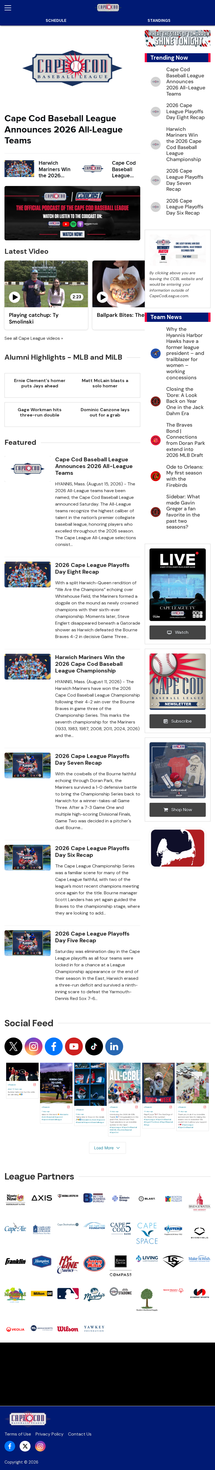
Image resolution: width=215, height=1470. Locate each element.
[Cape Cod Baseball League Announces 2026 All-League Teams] (72, 68)
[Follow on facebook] (54, 1046)
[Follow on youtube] (74, 1046)
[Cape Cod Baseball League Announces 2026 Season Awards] (93, 168)
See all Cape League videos (32, 338)
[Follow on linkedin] (114, 1046)
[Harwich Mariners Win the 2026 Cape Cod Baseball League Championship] (19, 168)
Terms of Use (17, 1434)
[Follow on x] (13, 1046)
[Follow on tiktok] (94, 1046)
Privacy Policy (50, 1434)
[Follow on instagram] (34, 1046)
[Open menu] (10, 7)
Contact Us (80, 1434)
